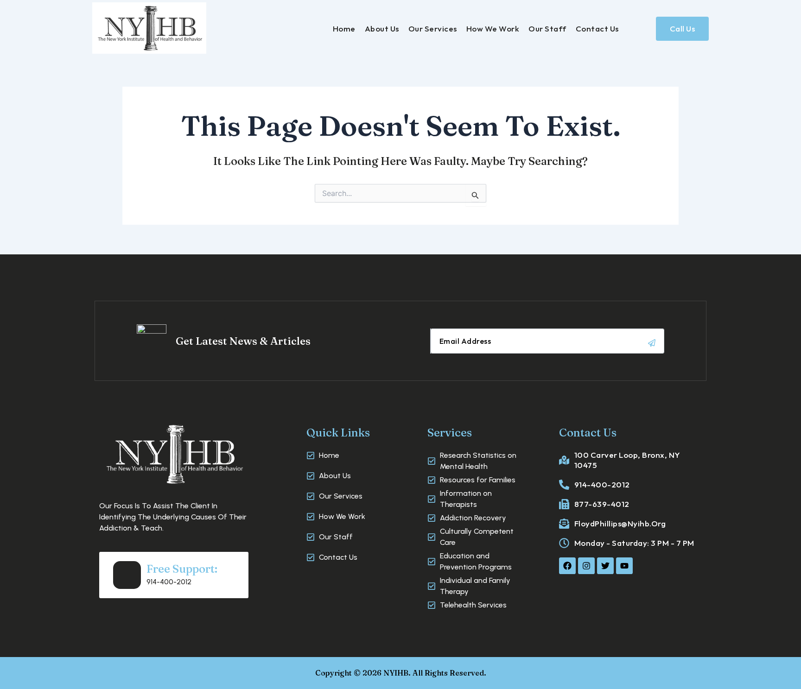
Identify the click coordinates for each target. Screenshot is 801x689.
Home (344, 28)
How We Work (493, 28)
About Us (382, 28)
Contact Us (597, 28)
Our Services (432, 28)
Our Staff (547, 28)
